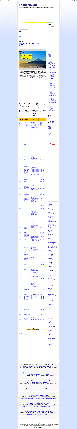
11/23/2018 (41, 156)
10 (40, 128)
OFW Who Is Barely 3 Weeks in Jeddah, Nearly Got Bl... (52, 88)
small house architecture (51, 338)
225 (43, 188)
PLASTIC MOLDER (28, 124)
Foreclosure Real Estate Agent (52, 242)
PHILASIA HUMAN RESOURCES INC (34, 276)
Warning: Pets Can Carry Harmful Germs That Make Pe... (52, 106)
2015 (49, 126)
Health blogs (49, 250)
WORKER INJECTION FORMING (27, 314)
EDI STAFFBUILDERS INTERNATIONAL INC (35, 169)
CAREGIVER (25, 232)
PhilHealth (49, 289)
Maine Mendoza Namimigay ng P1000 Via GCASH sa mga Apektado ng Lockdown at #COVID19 (38, 406)
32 (43, 198)
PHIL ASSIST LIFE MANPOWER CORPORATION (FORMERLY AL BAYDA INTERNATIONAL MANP (34, 192)
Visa (48, 305)
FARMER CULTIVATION (26, 203)
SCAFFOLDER (27, 126)
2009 (49, 133)
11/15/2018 (41, 247)
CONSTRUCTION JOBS (27, 333)
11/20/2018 (41, 198)
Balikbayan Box (50, 209)
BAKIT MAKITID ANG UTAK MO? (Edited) (38, 379)
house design (49, 318)
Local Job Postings (50, 275)
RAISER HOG (25, 250)
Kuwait (48, 267)
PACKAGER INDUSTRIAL (26, 169)
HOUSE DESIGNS (32, 7)
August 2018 (51, 114)
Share (19, 45)
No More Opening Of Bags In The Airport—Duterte (52, 101)
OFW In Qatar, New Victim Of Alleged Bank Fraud (52, 78)
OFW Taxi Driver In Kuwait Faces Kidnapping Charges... (52, 83)
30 (43, 181)
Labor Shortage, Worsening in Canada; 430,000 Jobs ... (52, 103)
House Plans (49, 258)
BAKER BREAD (25, 198)
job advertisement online (51, 326)
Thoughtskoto (28, 4)
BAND (24, 262)
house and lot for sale (50, 317)
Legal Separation (50, 270)
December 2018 (51, 63)
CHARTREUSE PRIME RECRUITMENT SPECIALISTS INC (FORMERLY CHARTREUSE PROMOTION (34, 211)
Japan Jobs (49, 262)
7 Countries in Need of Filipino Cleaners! (52, 74)
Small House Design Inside (51, 295)
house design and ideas (51, 319)
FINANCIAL (49, 231)
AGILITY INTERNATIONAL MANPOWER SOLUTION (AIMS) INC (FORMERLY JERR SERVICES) (35, 144)
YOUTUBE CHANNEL (26, 7)
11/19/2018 (41, 203)
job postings (49, 327)
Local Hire (49, 274)
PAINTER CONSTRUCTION (26, 170)
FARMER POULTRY (26, 247)
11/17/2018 (41, 227)
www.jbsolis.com (28, 329)
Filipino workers (44, 333)
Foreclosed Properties (50, 239)
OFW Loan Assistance (50, 279)
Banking (49, 212)
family (48, 312)
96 (43, 227)
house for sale (49, 322)
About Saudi (49, 204)
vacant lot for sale (50, 344)
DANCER (25, 123)
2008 (49, 134)
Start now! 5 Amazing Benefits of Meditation (52, 67)
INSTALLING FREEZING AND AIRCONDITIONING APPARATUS (27, 166)
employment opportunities (34, 333)
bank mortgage (49, 308)
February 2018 (51, 121)
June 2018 (50, 116)
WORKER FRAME (28, 128)
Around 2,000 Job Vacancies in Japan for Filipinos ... (52, 91)
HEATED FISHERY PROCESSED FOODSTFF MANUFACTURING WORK (26, 235)
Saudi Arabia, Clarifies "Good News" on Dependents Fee (52, 108)
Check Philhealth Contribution (51, 221)
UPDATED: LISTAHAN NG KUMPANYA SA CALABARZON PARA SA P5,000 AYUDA (38, 403)
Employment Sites (50, 230)
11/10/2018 (41, 319)
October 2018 (51, 111)
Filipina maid (40, 333)
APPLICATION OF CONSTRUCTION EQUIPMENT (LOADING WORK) (27, 300)
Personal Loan (49, 288)
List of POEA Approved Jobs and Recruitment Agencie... (52, 93)
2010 (49, 132)
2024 (49, 55)
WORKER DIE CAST (26, 196)
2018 (49, 62)
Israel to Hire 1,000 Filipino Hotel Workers (52, 80)
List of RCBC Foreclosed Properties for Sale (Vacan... (52, 85)
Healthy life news (50, 254)
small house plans (50, 343)
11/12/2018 (41, 300)
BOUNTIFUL (51, 7)
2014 (49, 127)
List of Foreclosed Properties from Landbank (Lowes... (52, 99)
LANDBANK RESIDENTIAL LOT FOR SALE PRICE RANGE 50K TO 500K (38, 374)
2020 (49, 60)
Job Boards (49, 263)
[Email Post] (21, 332)
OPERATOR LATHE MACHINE (27, 210)
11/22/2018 (41, 169)
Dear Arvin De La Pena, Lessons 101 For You (38, 387)
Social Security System (51, 300)
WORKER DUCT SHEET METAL (27, 177)
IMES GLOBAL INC (32, 227)
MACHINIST (25, 159)
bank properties (50, 309)
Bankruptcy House (50, 213)
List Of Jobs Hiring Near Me (51, 271)
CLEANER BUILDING (26, 156)
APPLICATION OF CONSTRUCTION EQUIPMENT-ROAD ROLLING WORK (27, 319)
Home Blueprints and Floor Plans (52, 255)
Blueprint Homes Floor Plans (51, 216)
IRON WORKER (25, 267)
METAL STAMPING (26, 236)
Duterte (48, 227)
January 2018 (51, 122)
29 (43, 169)
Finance (49, 235)
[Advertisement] (38, 16)
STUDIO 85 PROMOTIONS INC (33, 122)
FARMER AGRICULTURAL (26, 184)
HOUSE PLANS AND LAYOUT (52, 247)
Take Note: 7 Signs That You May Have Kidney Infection (52, 65)
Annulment (49, 208)
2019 (49, 61)
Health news (49, 251)
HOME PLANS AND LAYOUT (51, 246)
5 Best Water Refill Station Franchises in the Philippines (38, 395)
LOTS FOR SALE (46, 7)
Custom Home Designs (51, 224)
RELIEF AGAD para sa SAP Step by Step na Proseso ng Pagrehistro (38, 382)
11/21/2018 (41, 181)
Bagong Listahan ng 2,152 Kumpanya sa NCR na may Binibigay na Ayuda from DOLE (38, 363)
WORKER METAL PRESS (26, 316)
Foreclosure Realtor (50, 243)
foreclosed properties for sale (51, 313)
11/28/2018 (41, 122)
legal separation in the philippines (52, 331)
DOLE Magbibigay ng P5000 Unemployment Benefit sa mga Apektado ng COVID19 (38, 411)
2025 (49, 54)
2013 (49, 128)
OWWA (48, 284)
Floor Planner (49, 238)
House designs (49, 259)
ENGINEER (25, 227)
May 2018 (50, 117)
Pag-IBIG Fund (49, 285)
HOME (20, 7)
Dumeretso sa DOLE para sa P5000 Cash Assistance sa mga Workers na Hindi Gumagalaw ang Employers (38, 371)
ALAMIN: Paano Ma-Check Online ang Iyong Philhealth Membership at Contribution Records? (38, 366)
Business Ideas (50, 220)
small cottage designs (50, 335)
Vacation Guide (49, 304)
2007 (49, 135)
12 (43, 280)
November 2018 (51, 110)
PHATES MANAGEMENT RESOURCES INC (35, 300)
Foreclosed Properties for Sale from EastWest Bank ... (52, 96)
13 (43, 217)
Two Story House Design (51, 301)
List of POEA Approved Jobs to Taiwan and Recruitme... (52, 76)
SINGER (24, 127)
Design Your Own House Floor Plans (52, 225)
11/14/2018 (41, 262)
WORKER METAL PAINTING (26, 179)
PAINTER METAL (25, 273)
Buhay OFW (49, 217)
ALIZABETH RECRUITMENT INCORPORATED (35, 319)
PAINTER (25, 297)
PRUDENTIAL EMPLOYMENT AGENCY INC (35, 198)
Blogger (42, 427)
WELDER (25, 217)
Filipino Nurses (49, 234)
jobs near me (49, 330)
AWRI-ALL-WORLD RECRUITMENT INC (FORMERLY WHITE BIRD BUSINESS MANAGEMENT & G (34, 157)
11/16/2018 (41, 229)
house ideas (49, 323)
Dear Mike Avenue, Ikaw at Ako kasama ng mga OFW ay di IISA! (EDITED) (38, 414)
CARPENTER (25, 122)
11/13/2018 (41, 296)
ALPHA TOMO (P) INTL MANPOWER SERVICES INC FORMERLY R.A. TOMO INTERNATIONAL (34, 273)
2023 (49, 56)
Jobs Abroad (49, 266)
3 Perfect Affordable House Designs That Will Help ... (52, 72)
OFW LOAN (49, 278)
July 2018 (50, 115)
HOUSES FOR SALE (39, 7)
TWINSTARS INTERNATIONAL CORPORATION (35, 188)
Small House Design (50, 294)
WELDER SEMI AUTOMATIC (26, 194)
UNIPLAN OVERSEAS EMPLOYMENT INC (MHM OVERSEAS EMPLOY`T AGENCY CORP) (35, 248)
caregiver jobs (22, 333)
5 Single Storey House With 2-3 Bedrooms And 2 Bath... (52, 70)
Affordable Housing (50, 205)
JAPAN (19, 122)
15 (43, 294)
